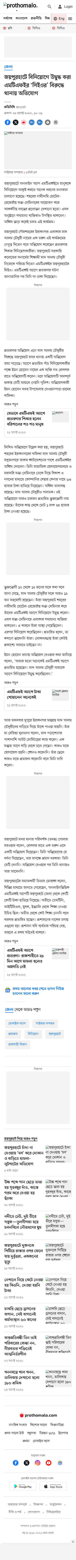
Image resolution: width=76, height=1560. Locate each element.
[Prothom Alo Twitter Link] (28, 1463)
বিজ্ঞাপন (38, 1505)
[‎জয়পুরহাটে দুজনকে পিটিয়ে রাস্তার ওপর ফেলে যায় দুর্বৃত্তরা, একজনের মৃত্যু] (59, 1257)
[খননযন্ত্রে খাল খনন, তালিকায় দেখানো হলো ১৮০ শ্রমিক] (59, 1381)
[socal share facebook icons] (8, 124)
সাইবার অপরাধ (45, 1023)
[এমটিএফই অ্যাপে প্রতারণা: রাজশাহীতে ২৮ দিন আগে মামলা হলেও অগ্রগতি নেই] (60, 953)
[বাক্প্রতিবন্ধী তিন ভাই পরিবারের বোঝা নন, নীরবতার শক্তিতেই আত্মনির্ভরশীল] (59, 1349)
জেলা (8, 67)
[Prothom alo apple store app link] (53, 1487)
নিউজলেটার (54, 1512)
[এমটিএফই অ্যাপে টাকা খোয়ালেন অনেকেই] (60, 695)
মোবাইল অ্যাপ (17, 1023)
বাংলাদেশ (21, 18)
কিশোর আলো (38, 1425)
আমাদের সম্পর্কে (17, 1505)
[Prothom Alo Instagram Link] (39, 1463)
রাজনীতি (36, 18)
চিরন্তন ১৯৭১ (47, 1433)
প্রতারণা (13, 1034)
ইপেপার (63, 1433)
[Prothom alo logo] (38, 1416)
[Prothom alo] (21, 7)
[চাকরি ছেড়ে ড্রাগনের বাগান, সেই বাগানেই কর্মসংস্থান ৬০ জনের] (59, 1318)
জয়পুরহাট (55, 1034)
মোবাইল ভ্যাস (41, 1441)
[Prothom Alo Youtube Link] (50, 1463)
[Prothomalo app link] (23, 1487)
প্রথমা (26, 1441)
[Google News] (60, 1463)
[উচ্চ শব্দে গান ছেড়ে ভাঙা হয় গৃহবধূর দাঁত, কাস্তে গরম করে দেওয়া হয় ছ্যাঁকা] (59, 1193)
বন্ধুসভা (31, 1433)
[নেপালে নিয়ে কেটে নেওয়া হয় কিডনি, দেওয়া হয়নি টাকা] (59, 1289)
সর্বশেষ (7, 18)
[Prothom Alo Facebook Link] (17, 1463)
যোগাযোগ (34, 1512)
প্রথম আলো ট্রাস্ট (14, 1433)
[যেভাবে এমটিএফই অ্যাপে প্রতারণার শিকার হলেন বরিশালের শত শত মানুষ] (60, 416)
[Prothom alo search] (49, 6)
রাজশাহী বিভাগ (17, 1044)
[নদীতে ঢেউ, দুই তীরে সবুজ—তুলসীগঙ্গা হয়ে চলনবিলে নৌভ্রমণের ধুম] (59, 1225)
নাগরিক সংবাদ (18, 1425)
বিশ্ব (47, 18)
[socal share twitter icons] (16, 124)
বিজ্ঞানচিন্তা (57, 1425)
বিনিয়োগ (33, 1034)
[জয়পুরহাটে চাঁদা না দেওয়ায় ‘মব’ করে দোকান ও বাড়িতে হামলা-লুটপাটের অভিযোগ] (59, 1159)
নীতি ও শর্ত (15, 1512)
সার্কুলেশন (55, 1505)
